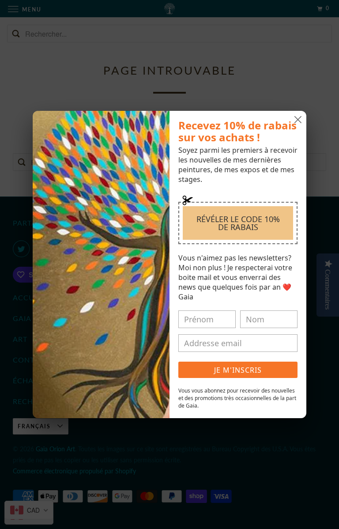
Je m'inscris (238, 370)
